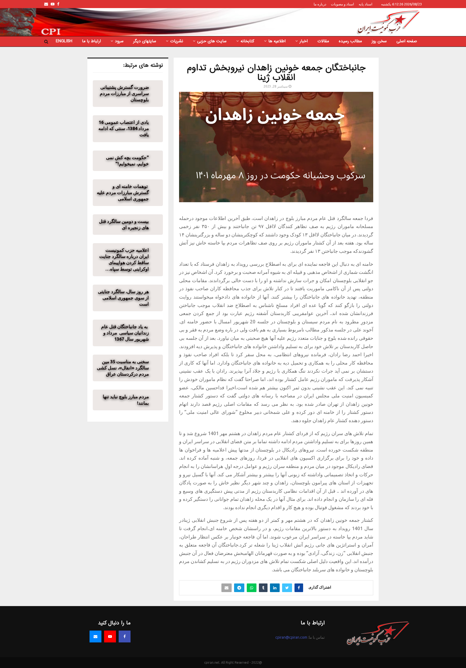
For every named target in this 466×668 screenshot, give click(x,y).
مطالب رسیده (350, 41)
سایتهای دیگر (144, 41)
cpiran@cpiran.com (291, 637)
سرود (119, 41)
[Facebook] (125, 636)
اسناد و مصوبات (342, 4)
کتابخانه (247, 41)
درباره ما (320, 4)
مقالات (323, 41)
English (64, 41)
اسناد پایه (365, 4)
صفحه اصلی (406, 41)
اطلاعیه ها (277, 41)
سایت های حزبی (212, 41)
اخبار (304, 41)
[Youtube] (110, 636)
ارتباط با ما (91, 41)
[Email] (95, 636)
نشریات (176, 41)
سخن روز (379, 41)
